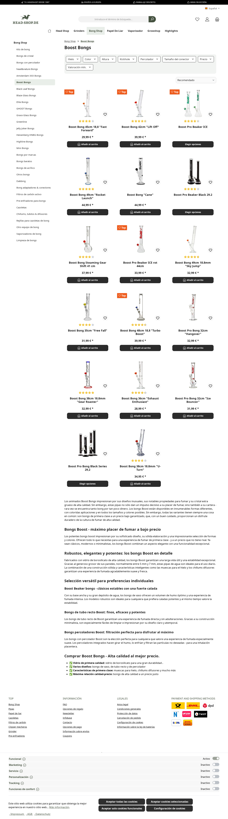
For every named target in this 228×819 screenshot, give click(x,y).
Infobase (67, 717)
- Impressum (17, 814)
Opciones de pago (72, 726)
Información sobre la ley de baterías (136, 726)
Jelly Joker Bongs (25, 128)
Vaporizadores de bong (28, 233)
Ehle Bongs (22, 102)
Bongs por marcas (26, 154)
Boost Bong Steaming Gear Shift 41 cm (87, 264)
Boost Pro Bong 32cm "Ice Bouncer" (193, 400)
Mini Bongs (22, 148)
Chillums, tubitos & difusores (31, 213)
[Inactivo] (215, 764)
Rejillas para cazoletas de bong (32, 220)
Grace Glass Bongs (26, 115)
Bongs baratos (24, 161)
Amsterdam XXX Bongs (28, 75)
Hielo (71, 59)
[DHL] (193, 705)
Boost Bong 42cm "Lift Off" (140, 127)
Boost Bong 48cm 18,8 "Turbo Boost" (140, 332)
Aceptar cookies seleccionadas (169, 801)
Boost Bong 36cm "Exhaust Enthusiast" (140, 400)
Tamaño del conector (177, 59)
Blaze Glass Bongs (26, 95)
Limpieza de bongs (26, 240)
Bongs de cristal (25, 55)
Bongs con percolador (28, 62)
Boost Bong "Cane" (140, 195)
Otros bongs (23, 174)
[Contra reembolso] (188, 722)
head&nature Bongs (27, 69)
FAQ (65, 704)
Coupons (67, 735)
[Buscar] (152, 19)
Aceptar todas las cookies (121, 801)
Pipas (11, 708)
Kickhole (125, 59)
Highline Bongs (24, 141)
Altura (106, 59)
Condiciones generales (129, 708)
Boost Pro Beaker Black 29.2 (193, 195)
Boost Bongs (23, 82)
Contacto (67, 722)
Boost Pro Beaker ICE (193, 127)
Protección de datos (127, 713)
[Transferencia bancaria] (176, 722)
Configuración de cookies (130, 722)
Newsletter (68, 713)
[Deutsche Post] (178, 705)
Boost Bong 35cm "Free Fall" (87, 330)
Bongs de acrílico (25, 167)
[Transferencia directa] (186, 714)
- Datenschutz (42, 814)
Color (88, 59)
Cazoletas (21, 207)
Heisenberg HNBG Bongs (29, 134)
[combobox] (113, 19)
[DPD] (208, 705)
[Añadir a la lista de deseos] (105, 114)
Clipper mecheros (18, 726)
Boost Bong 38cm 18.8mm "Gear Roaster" (87, 400)
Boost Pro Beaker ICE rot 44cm (140, 264)
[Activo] (215, 758)
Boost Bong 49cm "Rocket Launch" (87, 196)
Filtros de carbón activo (28, 194)
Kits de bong (23, 49)
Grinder (13, 731)
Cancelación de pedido (129, 717)
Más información (59, 807)
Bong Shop (20, 42)
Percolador (147, 59)
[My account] (207, 19)
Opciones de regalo (73, 708)
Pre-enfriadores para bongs (31, 200)
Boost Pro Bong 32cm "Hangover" (193, 332)
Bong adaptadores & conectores (33, 187)
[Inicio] (51, 31)
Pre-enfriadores (17, 735)
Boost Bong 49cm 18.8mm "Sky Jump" (193, 264)
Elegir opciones (193, 144)
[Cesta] (216, 19)
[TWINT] (200, 714)
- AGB (29, 814)
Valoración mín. (77, 67)
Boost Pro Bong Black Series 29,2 (87, 468)
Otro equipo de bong (27, 227)
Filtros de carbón (17, 722)
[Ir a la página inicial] (26, 19)
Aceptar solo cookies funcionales (122, 808)
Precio (204, 59)
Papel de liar (15, 713)
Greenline (21, 121)
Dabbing (21, 181)
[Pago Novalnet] (175, 714)
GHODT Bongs (24, 108)
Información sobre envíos (76, 731)
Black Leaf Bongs (25, 88)
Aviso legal (122, 704)
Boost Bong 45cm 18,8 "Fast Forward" (88, 128)
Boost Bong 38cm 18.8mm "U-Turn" (140, 468)
